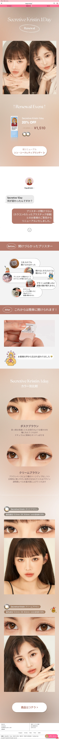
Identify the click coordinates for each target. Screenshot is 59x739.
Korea (11, 736)
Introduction (3, 725)
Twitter (30, 732)
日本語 (2, 736)
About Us (3, 724)
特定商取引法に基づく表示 (6, 727)
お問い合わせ (33, 727)
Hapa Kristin (28, 3)
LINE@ (39, 732)
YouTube (25, 732)
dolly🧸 (48, 5)
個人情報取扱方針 (34, 725)
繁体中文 (21, 736)
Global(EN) (7, 736)
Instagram (20, 732)
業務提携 (3, 729)
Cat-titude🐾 (9, 5)
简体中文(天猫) (16, 736)
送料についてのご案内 (35, 724)
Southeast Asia (35, 736)
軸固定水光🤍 (29, 5)
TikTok (34, 732)
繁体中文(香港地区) (28, 736)
